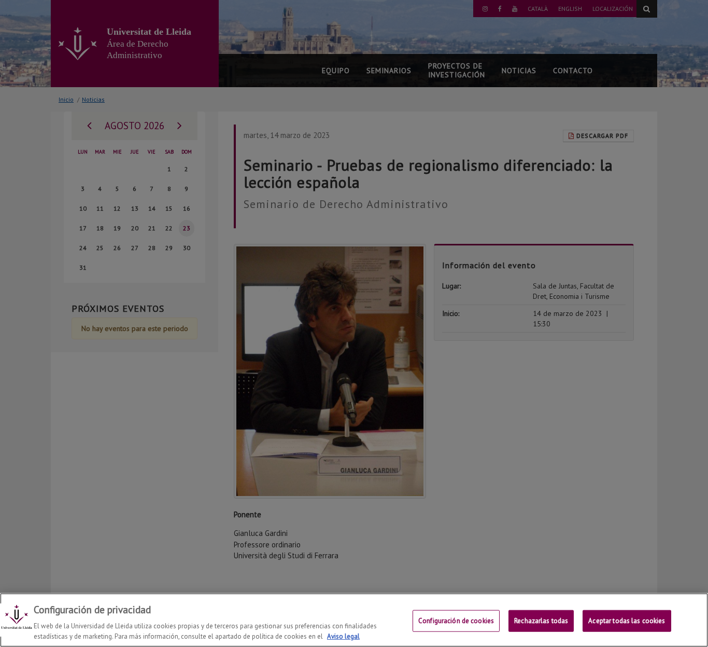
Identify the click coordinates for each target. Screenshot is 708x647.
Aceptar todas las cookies (626, 620)
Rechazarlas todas (541, 620)
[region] (354, 620)
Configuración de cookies (456, 620)
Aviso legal (343, 636)
